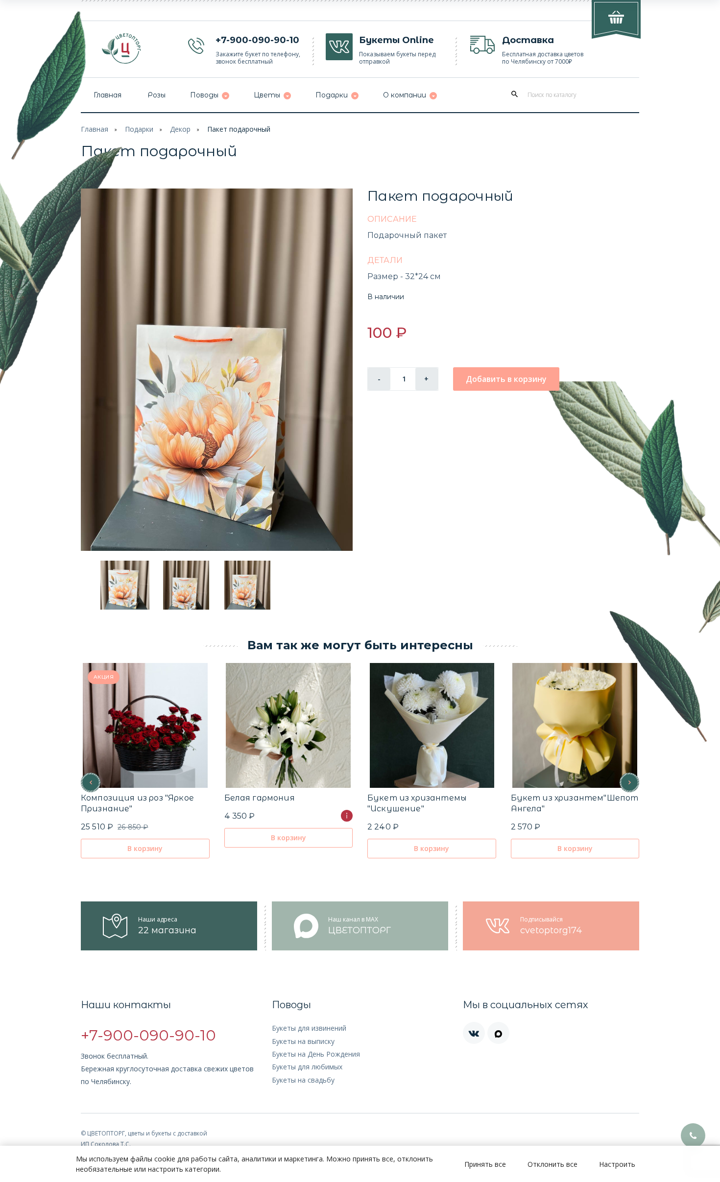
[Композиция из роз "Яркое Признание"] (145, 725)
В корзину (145, 848)
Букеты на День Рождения (316, 1054)
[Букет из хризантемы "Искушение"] (431, 725)
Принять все (485, 1164)
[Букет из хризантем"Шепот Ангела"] (574, 725)
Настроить (617, 1164)
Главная (94, 129)
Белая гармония (259, 798)
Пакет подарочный (238, 129)
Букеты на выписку (303, 1041)
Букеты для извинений (309, 1028)
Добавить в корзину (506, 379)
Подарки (139, 129)
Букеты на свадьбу (303, 1080)
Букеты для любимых (307, 1066)
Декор (180, 129)
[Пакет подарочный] (217, 370)
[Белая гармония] (288, 725)
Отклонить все (552, 1164)
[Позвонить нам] (693, 1135)
